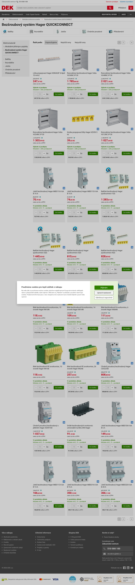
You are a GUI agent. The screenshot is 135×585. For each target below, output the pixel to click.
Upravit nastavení (104, 293)
